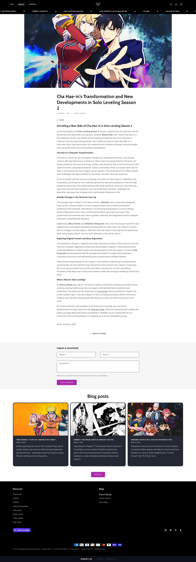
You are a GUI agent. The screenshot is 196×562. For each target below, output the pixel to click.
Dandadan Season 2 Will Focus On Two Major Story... (152, 440)
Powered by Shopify (33, 549)
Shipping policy (100, 549)
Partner (16, 498)
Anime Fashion (105, 498)
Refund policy (47, 549)
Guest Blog (103, 502)
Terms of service (86, 549)
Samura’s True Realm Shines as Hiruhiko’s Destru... (94, 440)
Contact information (60, 549)
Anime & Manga (105, 494)
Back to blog (99, 333)
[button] (13, 4)
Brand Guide (18, 514)
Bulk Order (17, 522)
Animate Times (97, 309)
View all (98, 474)
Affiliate (16, 502)
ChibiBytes (22, 549)
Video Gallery (18, 518)
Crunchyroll (102, 291)
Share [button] (61, 120)
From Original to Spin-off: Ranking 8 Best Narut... (36, 440)
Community (17, 494)
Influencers (17, 510)
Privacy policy (74, 549)
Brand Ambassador (20, 506)
